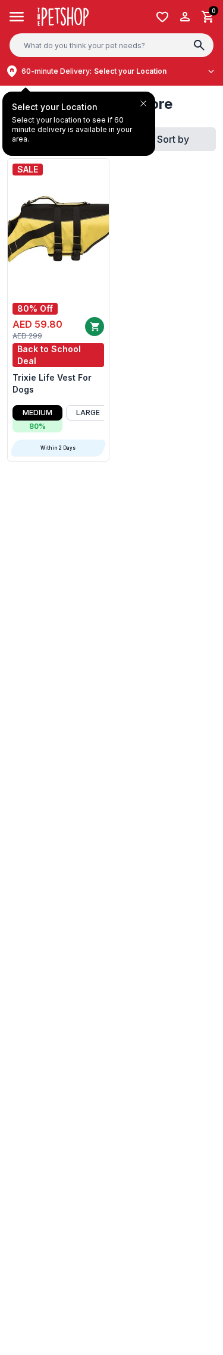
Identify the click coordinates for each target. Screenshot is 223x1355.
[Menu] (17, 16)
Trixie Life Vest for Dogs (52, 383)
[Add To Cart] (94, 326)
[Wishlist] (162, 17)
